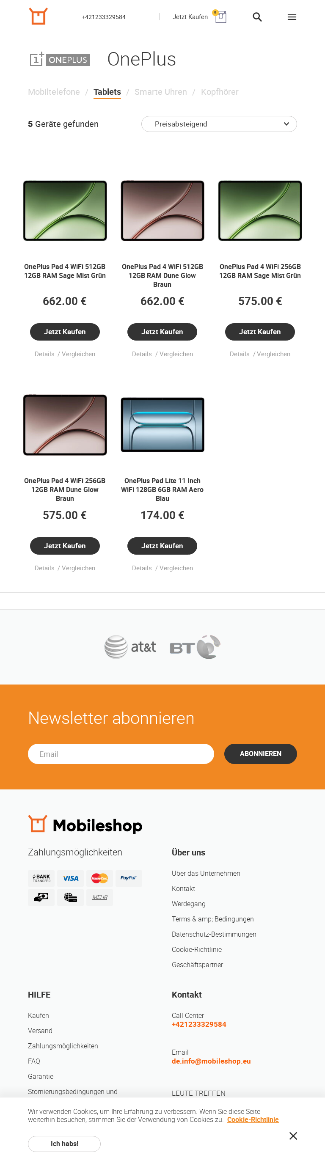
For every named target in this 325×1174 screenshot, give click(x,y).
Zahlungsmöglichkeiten (63, 1046)
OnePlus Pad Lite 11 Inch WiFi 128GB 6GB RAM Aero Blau (162, 490)
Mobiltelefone (54, 92)
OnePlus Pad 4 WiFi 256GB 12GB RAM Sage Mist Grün (260, 271)
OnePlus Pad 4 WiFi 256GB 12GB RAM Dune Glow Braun (64, 490)
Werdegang (189, 904)
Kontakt (183, 889)
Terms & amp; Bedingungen (213, 919)
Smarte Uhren (161, 92)
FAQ (34, 1061)
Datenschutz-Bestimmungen (214, 934)
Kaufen (38, 1016)
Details (45, 354)
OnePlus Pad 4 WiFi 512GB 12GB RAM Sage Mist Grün (65, 271)
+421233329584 (104, 17)
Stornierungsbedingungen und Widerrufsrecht (73, 1096)
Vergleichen (78, 354)
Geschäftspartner (197, 965)
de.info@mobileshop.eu (211, 1061)
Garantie (40, 1076)
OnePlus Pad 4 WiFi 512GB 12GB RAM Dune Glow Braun (162, 276)
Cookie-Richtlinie (197, 950)
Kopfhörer (220, 92)
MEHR (99, 897)
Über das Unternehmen (206, 873)
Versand (40, 1031)
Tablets (107, 92)
